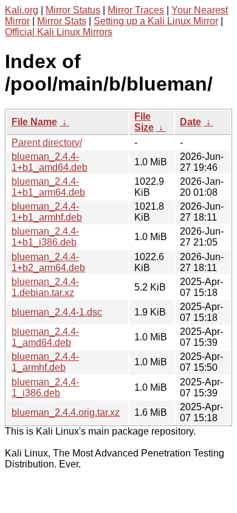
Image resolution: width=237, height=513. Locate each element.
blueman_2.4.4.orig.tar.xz (66, 412)
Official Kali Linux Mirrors (58, 32)
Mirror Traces (136, 10)
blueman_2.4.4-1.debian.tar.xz (45, 287)
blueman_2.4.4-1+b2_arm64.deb (48, 262)
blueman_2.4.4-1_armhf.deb (45, 362)
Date (190, 122)
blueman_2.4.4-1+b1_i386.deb (45, 236)
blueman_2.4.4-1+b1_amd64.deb (50, 162)
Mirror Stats (61, 21)
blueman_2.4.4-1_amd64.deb (45, 337)
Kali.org (21, 10)
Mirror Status (73, 10)
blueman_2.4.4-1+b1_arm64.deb (48, 187)
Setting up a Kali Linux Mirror (156, 21)
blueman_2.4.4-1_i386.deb (45, 387)
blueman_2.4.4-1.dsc (57, 312)
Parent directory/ (47, 142)
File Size (144, 122)
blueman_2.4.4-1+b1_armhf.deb (47, 211)
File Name (34, 122)
